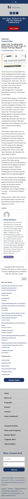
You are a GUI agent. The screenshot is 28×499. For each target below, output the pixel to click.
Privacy (3, 489)
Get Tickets (14, 28)
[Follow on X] (14, 13)
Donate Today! (14, 380)
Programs (8, 402)
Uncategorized (5, 374)
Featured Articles (6, 363)
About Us (7, 398)
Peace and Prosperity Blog (8, 368)
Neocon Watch (5, 366)
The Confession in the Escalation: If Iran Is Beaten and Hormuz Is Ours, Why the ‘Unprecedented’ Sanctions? (13, 315)
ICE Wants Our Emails (7, 330)
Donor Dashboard (11, 416)
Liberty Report (10, 444)
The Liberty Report (6, 371)
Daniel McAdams (8, 50)
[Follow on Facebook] (11, 13)
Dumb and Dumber (6, 293)
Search (24, 279)
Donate (7, 407)
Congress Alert (5, 360)
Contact (7, 412)
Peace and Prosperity (12, 430)
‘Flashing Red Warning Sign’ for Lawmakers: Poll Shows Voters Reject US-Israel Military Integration (13, 306)
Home (6, 393)
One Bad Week (5, 298)
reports (13, 98)
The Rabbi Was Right (7, 350)
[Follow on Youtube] (17, 13)
